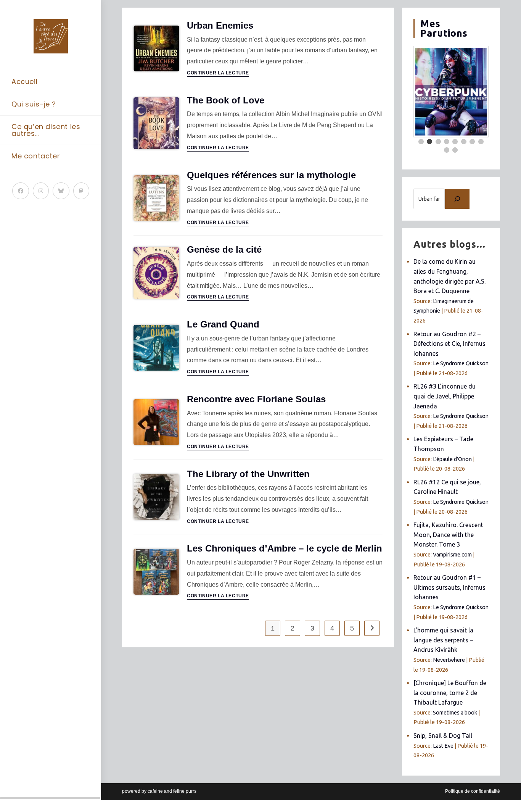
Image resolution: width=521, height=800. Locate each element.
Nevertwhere (449, 660)
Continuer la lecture (218, 73)
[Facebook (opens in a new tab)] (20, 190)
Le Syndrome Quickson (461, 363)
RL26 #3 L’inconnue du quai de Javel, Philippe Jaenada (444, 396)
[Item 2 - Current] (429, 141)
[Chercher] (457, 199)
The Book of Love (225, 100)
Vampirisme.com (452, 555)
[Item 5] (455, 141)
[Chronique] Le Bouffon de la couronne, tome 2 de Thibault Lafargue (449, 692)
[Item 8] (481, 141)
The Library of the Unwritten (248, 474)
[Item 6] (463, 141)
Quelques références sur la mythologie (271, 175)
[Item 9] (446, 150)
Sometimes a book (455, 713)
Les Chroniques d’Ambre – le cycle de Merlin (284, 548)
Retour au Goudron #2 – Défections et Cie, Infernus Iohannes (449, 344)
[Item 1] (421, 141)
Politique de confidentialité (472, 791)
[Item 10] (455, 150)
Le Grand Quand (223, 324)
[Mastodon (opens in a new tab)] (81, 190)
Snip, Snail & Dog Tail (442, 735)
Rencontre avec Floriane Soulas (256, 399)
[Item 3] (438, 141)
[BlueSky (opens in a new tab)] (61, 190)
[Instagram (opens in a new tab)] (41, 190)
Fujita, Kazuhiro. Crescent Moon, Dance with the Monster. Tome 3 (448, 534)
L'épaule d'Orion (452, 459)
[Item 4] (446, 141)
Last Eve (443, 746)
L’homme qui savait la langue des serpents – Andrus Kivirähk (443, 640)
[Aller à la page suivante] (371, 628)
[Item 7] (472, 141)
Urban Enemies (220, 25)
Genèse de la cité (224, 249)
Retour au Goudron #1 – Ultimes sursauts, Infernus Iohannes (449, 587)
